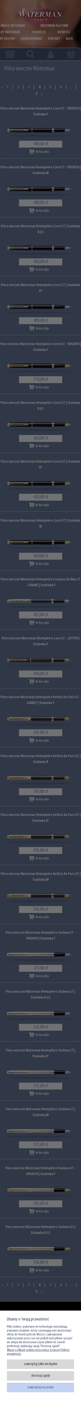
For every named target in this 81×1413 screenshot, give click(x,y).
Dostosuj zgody (40, 1376)
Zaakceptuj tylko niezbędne (40, 1364)
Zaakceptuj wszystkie (40, 1387)
